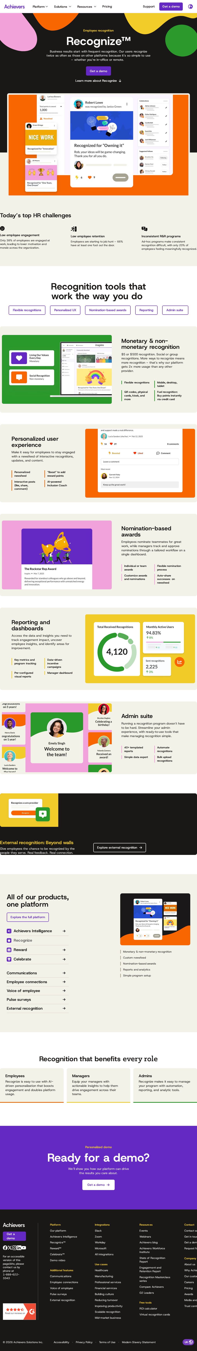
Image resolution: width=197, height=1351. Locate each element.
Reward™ (55, 1248)
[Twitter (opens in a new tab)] (10, 1247)
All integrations (104, 1254)
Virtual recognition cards (154, 1314)
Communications (60, 1276)
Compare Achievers (151, 1287)
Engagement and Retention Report (150, 1269)
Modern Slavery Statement (139, 1342)
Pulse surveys (58, 1294)
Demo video (57, 1260)
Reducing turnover (106, 1300)
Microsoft (101, 1248)
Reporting (146, 310)
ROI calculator (148, 1308)
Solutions (60, 7)
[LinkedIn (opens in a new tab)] (19, 1247)
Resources (84, 7)
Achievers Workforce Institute (152, 1250)
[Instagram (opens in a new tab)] (14, 1247)
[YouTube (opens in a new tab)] (23, 1247)
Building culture (104, 1294)
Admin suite (175, 310)
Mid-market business (108, 1317)
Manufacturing (104, 1276)
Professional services (108, 1282)
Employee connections (64, 1282)
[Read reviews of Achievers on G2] (19, 1311)
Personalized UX (65, 310)
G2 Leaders (146, 1292)
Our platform (58, 1230)
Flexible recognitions (27, 310)
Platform (39, 7)
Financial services (106, 1288)
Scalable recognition (107, 1312)
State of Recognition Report (152, 1259)
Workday (100, 1242)
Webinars (145, 1236)
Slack (98, 1230)
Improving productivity (109, 1306)
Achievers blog (148, 1242)
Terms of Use (107, 1342)
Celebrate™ (57, 1254)
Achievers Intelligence (63, 1236)
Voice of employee (61, 1288)
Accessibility (61, 1342)
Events (143, 1230)
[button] (66, 1226)
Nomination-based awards (107, 310)
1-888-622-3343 (11, 1276)
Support (149, 6)
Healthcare (101, 1270)
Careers (189, 1282)
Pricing (107, 6)
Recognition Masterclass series (154, 1279)
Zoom (98, 1236)
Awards (188, 1294)
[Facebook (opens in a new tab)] (5, 1247)
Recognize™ (57, 1242)
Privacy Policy (84, 1342)
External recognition (62, 1300)
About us (189, 1264)
